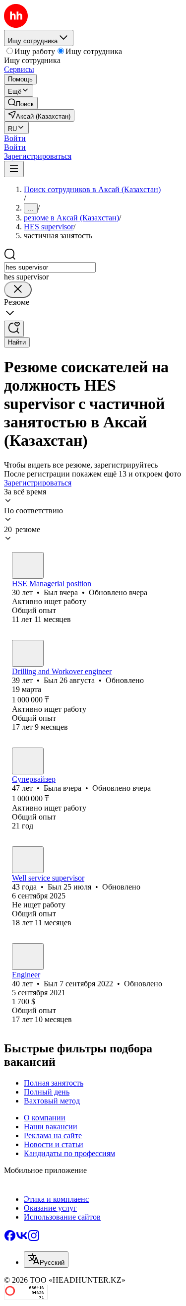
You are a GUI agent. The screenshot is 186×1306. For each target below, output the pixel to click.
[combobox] (50, 267)
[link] (21, 103)
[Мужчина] (28, 565)
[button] (15, 138)
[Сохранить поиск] (14, 329)
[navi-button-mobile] (14, 169)
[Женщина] (28, 761)
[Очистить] (18, 289)
